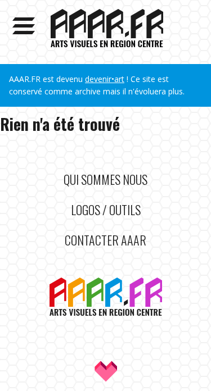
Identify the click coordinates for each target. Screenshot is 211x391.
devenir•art (104, 79)
